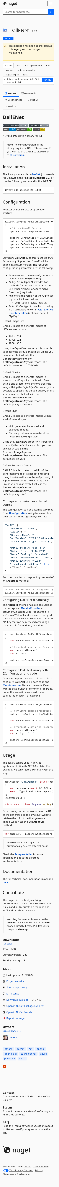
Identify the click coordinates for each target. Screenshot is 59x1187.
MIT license (12, 993)
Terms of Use (41, 1166)
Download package (17, 999)
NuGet (36, 174)
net (30, 1049)
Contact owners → (12, 1030)
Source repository (16, 987)
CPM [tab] (48, 65)
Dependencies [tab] (14, 99)
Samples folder (24, 854)
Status (7, 1107)
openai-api (11, 1053)
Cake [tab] (25, 74)
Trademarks (23, 1174)
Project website (15, 981)
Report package (15, 1018)
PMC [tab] (18, 65)
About (28, 1166)
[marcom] (5, 1037)
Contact (9, 1093)
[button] (28, 49)
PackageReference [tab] (33, 65)
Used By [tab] (33, 99)
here (5, 882)
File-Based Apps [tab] (12, 74)
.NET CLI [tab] (8, 65)
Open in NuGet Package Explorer (25, 1006)
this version (17, 155)
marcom (14, 1037)
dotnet (20, 1049)
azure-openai (28, 1053)
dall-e (22, 1058)
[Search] (51, 12)
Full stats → (9, 943)
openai (40, 1049)
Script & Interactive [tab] (26, 70)
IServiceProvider (30, 608)
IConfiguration (18, 513)
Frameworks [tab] (30, 93)
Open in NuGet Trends (19, 1012)
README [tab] (11, 93)
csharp (8, 1049)
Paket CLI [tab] (9, 70)
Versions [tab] (11, 106)
